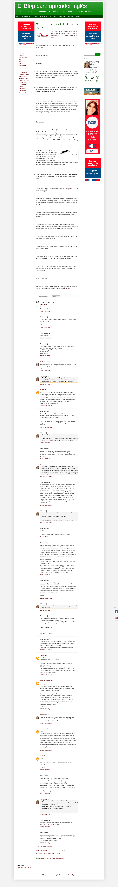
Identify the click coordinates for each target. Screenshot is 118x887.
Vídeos (21, 70)
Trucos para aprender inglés (23, 77)
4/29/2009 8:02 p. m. (46, 709)
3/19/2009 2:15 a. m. (46, 674)
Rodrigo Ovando (45, 680)
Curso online (43, 16)
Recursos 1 (22, 90)
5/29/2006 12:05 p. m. (46, 356)
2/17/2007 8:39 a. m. (46, 610)
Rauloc (42, 655)
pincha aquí (71, 188)
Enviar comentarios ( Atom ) (52, 853)
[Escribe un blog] (55, 296)
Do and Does (23, 82)
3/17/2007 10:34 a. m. (46, 633)
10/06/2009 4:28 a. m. (46, 750)
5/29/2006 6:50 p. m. (46, 370)
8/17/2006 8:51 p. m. (46, 405)
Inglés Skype (62, 16)
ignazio (42, 304)
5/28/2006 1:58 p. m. (46, 311)
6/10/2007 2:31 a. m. (46, 649)
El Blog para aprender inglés (52, 6)
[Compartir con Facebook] (59, 296)
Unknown (43, 729)
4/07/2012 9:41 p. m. (46, 793)
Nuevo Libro (92, 81)
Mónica (42, 376)
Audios (21, 59)
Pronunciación (23, 72)
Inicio (17, 16)
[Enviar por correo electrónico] (53, 296)
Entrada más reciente (42, 850)
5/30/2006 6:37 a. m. (46, 384)
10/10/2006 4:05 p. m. (46, 505)
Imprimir (68, 288)
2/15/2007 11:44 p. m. (46, 598)
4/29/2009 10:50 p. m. (46, 723)
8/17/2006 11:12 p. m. (46, 427)
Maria (42, 756)
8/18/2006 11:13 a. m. (46, 443)
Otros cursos (53, 16)
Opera (73, 33)
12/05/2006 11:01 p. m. (47, 574)
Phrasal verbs (23, 65)
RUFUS (42, 390)
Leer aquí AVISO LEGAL (25, 867)
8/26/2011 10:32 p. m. (46, 770)
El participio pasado (22, 85)
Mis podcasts (23, 57)
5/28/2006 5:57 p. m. (46, 327)
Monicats (43, 714)
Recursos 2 (22, 93)
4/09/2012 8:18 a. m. (46, 814)
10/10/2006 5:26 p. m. (46, 522)
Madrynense (44, 361)
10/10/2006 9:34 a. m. (46, 476)
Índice (36, 16)
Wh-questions (23, 88)
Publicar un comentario (45, 846)
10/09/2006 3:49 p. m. (46, 459)
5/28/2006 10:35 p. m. (46, 338)
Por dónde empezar (27, 16)
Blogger (74, 875)
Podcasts (70, 16)
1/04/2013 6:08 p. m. (46, 843)
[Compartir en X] (57, 296)
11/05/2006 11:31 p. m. (46, 537)
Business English (24, 74)
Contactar (78, 16)
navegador (54, 35)
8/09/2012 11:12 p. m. (46, 827)
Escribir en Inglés (24, 80)
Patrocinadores (23, 67)
